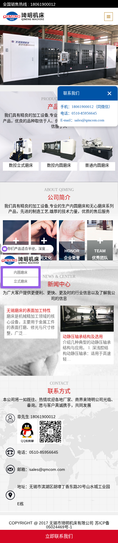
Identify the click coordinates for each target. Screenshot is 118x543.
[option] (31, 322)
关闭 (109, 93)
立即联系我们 (59, 536)
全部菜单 (109, 17)
